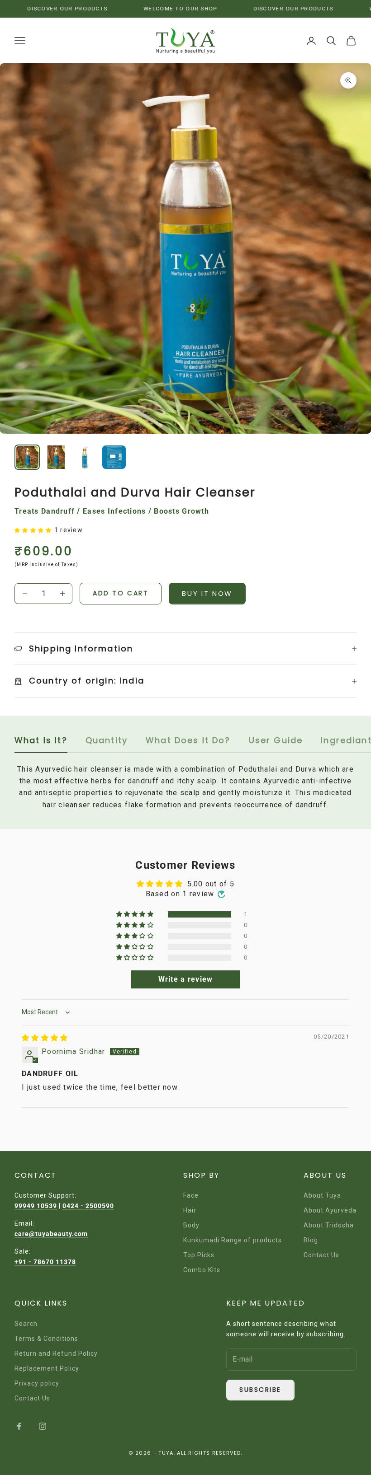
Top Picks (198, 1255)
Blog (311, 1240)
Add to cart (120, 593)
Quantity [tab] (107, 740)
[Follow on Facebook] (19, 1426)
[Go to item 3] (85, 457)
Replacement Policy (46, 1368)
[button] (34, 529)
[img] (45, 1038)
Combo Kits (201, 1270)
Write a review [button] (185, 979)
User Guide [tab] (276, 740)
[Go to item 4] (114, 457)
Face (191, 1195)
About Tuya (322, 1195)
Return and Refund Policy (56, 1353)
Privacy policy (36, 1383)
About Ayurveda (330, 1210)
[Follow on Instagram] (42, 1426)
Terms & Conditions (46, 1338)
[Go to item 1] (27, 457)
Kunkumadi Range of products (232, 1240)
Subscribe (260, 1389)
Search (26, 1323)
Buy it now (207, 593)
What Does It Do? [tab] (188, 740)
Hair (189, 1210)
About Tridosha (329, 1225)
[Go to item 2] (56, 457)
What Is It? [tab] (40, 740)
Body (191, 1225)
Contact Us (321, 1255)
